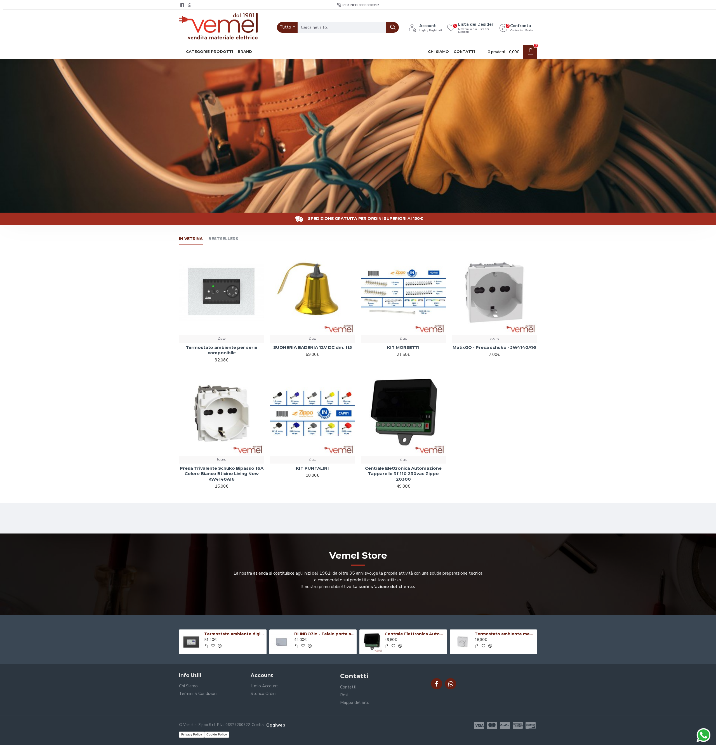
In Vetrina (191, 238)
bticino (494, 339)
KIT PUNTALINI (312, 468)
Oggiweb (275, 725)
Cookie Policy (216, 734)
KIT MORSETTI (403, 347)
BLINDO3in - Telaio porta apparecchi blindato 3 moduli (324, 633)
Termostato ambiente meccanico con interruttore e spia (505, 633)
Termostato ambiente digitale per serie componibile (234, 633)
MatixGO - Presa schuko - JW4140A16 (494, 347)
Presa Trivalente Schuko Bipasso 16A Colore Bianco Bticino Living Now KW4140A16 (221, 474)
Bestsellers (223, 238)
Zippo (221, 339)
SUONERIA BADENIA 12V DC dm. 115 (312, 347)
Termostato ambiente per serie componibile (221, 350)
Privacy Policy (191, 734)
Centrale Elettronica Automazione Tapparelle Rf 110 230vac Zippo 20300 (403, 474)
